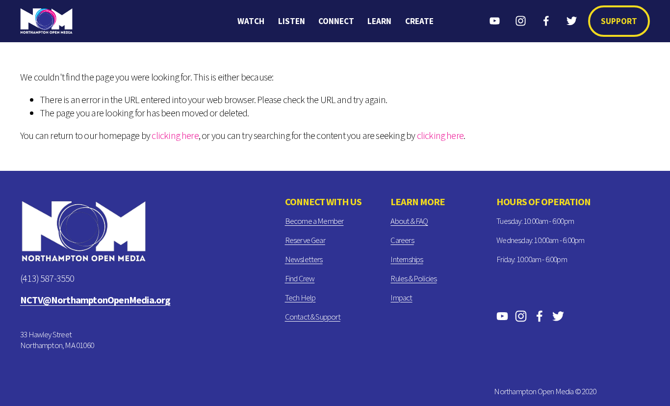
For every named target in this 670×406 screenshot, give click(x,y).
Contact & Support (312, 316)
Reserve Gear (305, 240)
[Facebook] (546, 21)
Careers (401, 240)
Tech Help (300, 297)
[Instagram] (521, 21)
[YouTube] (495, 21)
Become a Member (314, 221)
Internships (406, 259)
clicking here (175, 135)
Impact (401, 297)
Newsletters (304, 259)
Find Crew (300, 278)
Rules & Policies (413, 278)
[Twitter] (572, 21)
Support (619, 21)
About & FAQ (409, 221)
